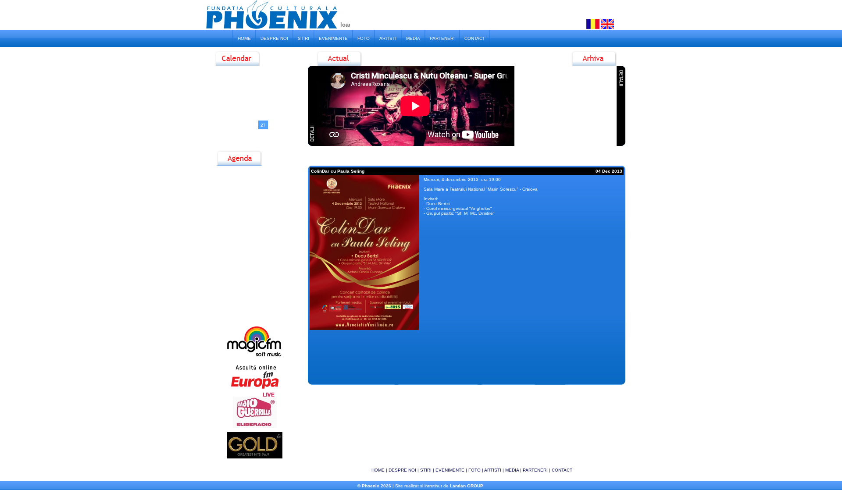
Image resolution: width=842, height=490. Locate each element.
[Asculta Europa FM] (254, 388)
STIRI (303, 38)
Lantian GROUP (466, 485)
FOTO (363, 38)
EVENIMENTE (333, 38)
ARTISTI (387, 38)
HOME (244, 38)
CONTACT (474, 38)
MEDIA (413, 38)
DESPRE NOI (274, 38)
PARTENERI (442, 38)
